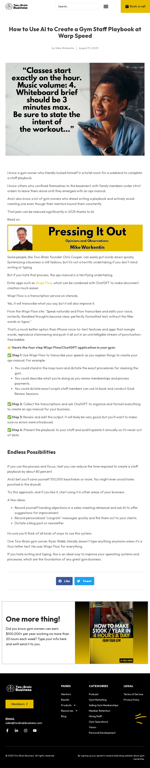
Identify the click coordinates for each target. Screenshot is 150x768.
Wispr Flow (44, 283)
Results (65, 699)
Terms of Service (133, 694)
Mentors (66, 694)
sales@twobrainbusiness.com (23, 723)
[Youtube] (35, 730)
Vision (92, 727)
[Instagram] (25, 730)
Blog (63, 716)
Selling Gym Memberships (103, 705)
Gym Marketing (97, 699)
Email (10, 719)
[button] (106, 6)
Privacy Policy (131, 699)
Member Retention (99, 710)
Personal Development (102, 732)
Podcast (93, 694)
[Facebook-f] (7, 730)
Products (66, 705)
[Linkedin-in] (16, 730)
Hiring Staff (95, 716)
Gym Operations (98, 721)
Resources (67, 710)
